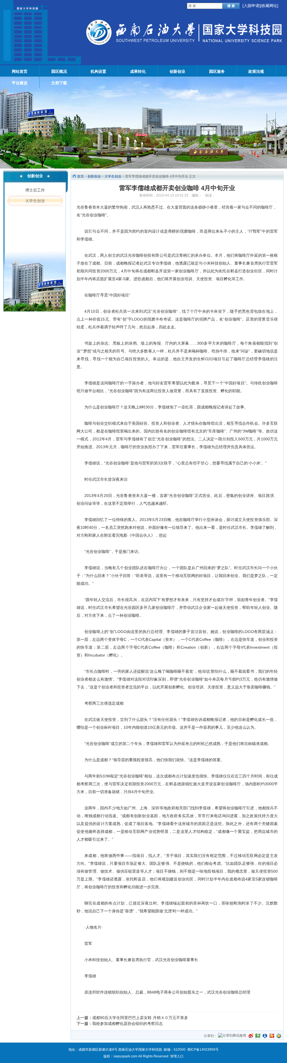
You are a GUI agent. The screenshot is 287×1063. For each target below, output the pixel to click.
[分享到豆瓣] (258, 1036)
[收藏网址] (269, 5)
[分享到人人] (265, 1036)
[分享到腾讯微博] (232, 1036)
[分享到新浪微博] (251, 1036)
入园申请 (251, 5)
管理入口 (177, 1056)
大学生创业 (35, 200)
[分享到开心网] (272, 1036)
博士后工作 (35, 190)
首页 (80, 176)
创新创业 (94, 176)
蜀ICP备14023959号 (203, 1050)
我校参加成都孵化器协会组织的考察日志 (127, 1023)
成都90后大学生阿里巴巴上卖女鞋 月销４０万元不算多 (140, 1017)
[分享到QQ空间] (279, 1036)
